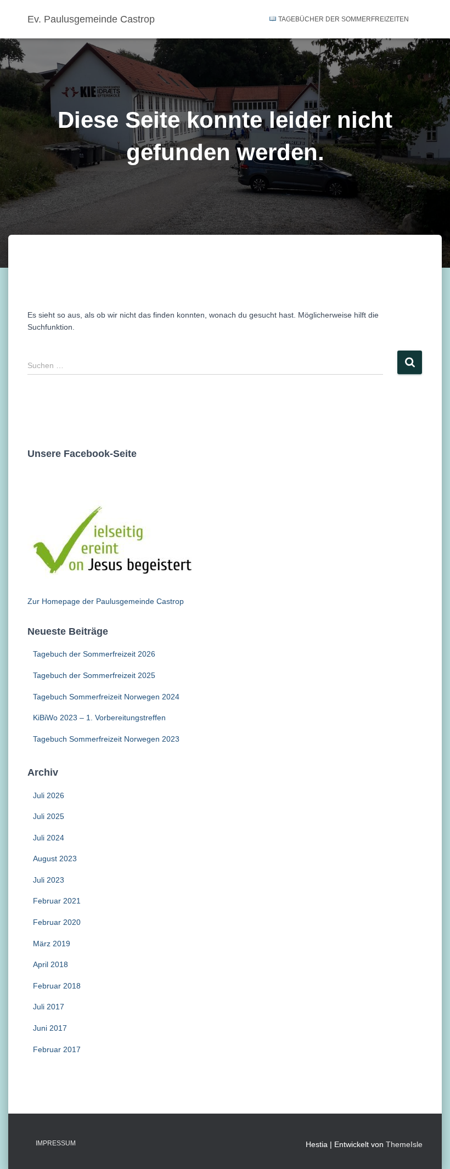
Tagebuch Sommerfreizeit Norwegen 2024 (106, 696)
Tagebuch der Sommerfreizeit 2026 (94, 654)
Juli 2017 (48, 1006)
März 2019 (51, 943)
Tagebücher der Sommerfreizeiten (343, 19)
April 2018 (50, 964)
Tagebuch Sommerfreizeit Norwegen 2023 (106, 739)
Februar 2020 (57, 922)
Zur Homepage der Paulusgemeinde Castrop (105, 601)
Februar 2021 (57, 900)
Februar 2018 (57, 985)
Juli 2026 (48, 795)
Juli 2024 (48, 837)
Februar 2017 (57, 1049)
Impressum (56, 1143)
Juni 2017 (50, 1028)
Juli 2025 (48, 816)
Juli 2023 (48, 880)
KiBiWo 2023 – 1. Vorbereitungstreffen (99, 717)
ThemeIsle (404, 1144)
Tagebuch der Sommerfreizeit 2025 (94, 675)
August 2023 (55, 858)
